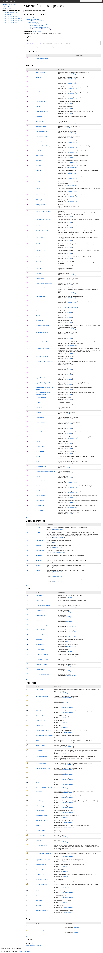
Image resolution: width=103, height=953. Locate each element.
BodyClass (39, 701)
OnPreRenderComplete (42, 325)
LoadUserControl (40, 296)
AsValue (38, 527)
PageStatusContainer (41, 835)
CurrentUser (39, 725)
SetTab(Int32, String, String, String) (45, 471)
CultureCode (39, 711)
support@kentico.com (25, 951)
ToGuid (38, 570)
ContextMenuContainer (42, 706)
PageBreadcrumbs (41, 830)
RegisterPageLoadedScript (43, 859)
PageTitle (38, 840)
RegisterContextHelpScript (43, 348)
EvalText (38, 188)
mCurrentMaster (40, 610)
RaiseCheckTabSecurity (42, 332)
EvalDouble (39, 160)
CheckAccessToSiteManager (43, 211)
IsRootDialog (39, 801)
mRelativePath (40, 669)
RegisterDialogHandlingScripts (44, 361)
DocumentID (39, 740)
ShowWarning (40, 505)
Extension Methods (35, 520)
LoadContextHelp (40, 288)
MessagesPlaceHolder (42, 820)
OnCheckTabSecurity (41, 926)
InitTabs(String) (40, 278)
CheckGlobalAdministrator (43, 231)
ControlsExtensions (58, 537)
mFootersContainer (41, 630)
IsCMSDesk (39, 791)
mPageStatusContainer (42, 659)
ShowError (39, 486)
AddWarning (39, 116)
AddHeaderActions (41, 87)
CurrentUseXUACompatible (43, 730)
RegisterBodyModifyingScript (44, 342)
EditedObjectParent (41, 756)
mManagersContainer (42, 654)
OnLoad (38, 311)
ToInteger (38, 575)
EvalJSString (39, 182)
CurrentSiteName (40, 720)
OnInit (37, 306)
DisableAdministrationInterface (44, 735)
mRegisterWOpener (41, 664)
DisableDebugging (41, 126)
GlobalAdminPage (72, 123)
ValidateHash (39, 510)
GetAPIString (39, 540)
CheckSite (38, 257)
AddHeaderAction (41, 82)
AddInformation (40, 92)
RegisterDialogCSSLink (42, 356)
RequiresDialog (40, 874)
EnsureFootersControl (42, 131)
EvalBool (38, 151)
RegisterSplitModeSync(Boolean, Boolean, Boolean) (45, 393)
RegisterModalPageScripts (43, 383)
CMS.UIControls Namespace (33, 945)
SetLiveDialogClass (41, 451)
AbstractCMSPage (72, 74)
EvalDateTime (39, 155)
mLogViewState (40, 649)
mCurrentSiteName (41, 615)
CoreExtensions (57, 542)
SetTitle (38, 476)
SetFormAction (40, 437)
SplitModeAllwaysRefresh (43, 884)
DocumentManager (41, 745)
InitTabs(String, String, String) (44, 283)
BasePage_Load (40, 121)
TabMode (38, 891)
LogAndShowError (41, 301)
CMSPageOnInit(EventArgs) (72, 307)
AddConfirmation (40, 72)
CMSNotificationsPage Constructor (11, 13)
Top (27, 62)
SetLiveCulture (40, 446)
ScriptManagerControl (42, 879)
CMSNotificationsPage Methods (13, 18)
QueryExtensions (58, 529)
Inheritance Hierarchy (36, 14)
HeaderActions (40, 783)
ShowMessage (40, 500)
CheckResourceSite (41, 250)
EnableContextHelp (41, 763)
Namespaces (5, 6)
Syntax (29, 36)
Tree (37, 895)
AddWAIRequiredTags (42, 111)
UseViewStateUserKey (42, 910)
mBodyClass (39, 600)
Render (38, 402)
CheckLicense (39, 237)
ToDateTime (39, 560)
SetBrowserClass (40, 422)
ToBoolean (39, 555)
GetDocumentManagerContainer (45, 195)
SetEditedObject (40, 432)
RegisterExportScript (41, 373)
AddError (38, 77)
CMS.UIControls (6, 8)
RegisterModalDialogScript (43, 378)
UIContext (38, 905)
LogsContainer (40, 810)
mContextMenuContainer (43, 605)
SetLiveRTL (39, 456)
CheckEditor (39, 226)
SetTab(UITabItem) (41, 466)
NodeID (38, 825)
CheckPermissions (41, 244)
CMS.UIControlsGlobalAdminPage (39, 27)
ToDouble (38, 565)
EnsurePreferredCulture (42, 773)
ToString (38, 580)
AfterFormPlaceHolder (42, 696)
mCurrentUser (40, 620)
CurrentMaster (40, 716)
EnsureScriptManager (42, 136)
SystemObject (30, 17)
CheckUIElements (40, 262)
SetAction (38, 412)
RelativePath (39, 869)
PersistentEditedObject (42, 845)
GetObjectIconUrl (40, 204)
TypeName (39, 900)
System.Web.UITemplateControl (36, 20)
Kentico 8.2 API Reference (9, 4)
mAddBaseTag (40, 595)
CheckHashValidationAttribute (44, 788)
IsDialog (38, 796)
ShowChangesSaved (41, 491)
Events (29, 919)
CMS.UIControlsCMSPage (36, 25)
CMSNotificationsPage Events (13, 22)
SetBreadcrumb (40, 417)
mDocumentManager (42, 625)
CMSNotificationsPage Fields (12, 16)
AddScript (38, 106)
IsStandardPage (40, 806)
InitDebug (38, 268)
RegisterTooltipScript (41, 397)
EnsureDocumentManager (43, 768)
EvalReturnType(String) (43, 146)
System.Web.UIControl (32, 19)
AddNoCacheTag (40, 101)
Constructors (32, 51)
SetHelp (38, 441)
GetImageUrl (39, 200)
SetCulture (39, 427)
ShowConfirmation (41, 481)
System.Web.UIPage (33, 22)
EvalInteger (39, 177)
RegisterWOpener (41, 864)
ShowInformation (41, 495)
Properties (31, 682)
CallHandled (39, 532)
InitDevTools (39, 273)
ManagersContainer (41, 815)
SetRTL (38, 461)
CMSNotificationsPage (42, 58)
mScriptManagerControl (42, 674)
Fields (29, 588)
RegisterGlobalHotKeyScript (43, 853)
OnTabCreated (40, 931)
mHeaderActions (40, 635)
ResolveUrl (39, 407)
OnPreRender (39, 320)
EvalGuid (38, 165)
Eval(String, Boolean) (41, 141)
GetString (38, 545)
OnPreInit (38, 316)
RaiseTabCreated (40, 337)
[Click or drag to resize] (23, 11)
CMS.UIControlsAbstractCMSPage (37, 24)
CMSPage (69, 103)
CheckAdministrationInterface (44, 219)
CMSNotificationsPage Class (11, 10)
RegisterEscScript (40, 368)
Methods (30, 65)
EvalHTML (38, 170)
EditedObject (39, 750)
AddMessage (39, 97)
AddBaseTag (39, 689)
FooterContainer (40, 778)
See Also (30, 939)
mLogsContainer (40, 644)
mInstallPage (39, 639)
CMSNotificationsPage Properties (14, 20)
